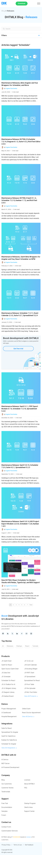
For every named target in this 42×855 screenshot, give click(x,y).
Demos (4, 704)
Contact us (6, 822)
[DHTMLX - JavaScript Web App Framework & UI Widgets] (4, 3)
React (27, 646)
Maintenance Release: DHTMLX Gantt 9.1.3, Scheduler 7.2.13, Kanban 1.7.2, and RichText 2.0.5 (19, 200)
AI (3, 646)
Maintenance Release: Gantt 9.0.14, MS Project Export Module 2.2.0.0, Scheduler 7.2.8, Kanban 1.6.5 (20, 523)
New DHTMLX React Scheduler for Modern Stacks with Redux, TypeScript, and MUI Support (20, 581)
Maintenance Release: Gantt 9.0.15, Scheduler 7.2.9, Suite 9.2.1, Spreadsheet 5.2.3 (19, 466)
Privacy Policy (6, 845)
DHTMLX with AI (8, 755)
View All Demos (27, 716)
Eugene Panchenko (11, 88)
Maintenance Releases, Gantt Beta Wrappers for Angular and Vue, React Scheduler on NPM (20, 258)
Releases (10, 646)
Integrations (6, 723)
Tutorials (35, 646)
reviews (28, 837)
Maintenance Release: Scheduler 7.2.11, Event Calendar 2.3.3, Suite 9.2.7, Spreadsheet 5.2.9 (19, 314)
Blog (3, 11)
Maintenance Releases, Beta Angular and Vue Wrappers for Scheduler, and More (19, 84)
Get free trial (18, 348)
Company (5, 775)
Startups (19, 646)
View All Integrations (8, 748)
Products (5, 656)
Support (4, 799)
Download (21, 3)
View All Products (30, 696)
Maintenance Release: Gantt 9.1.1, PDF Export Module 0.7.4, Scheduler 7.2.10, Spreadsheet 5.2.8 (19, 408)
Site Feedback (29, 845)
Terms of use (17, 845)
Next (31, 605)
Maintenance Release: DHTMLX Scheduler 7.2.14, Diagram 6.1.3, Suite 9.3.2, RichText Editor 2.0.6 (21, 141)
